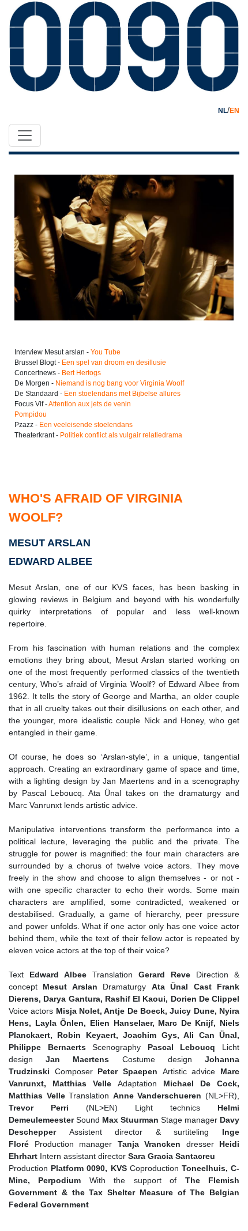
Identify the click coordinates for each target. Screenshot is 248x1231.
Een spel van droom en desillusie (114, 362)
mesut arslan (50, 543)
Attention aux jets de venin (89, 404)
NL (222, 111)
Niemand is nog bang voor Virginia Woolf (119, 383)
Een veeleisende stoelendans (86, 425)
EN (234, 111)
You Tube (106, 352)
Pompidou (30, 414)
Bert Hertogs (81, 373)
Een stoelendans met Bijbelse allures (122, 394)
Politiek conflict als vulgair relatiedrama (121, 435)
